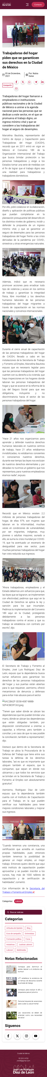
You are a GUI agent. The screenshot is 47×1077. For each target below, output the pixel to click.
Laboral (18, 901)
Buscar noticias (16, 912)
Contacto (38, 5)
